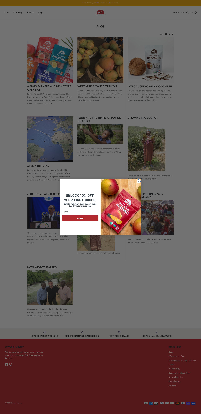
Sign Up (80, 218)
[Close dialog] (138, 181)
